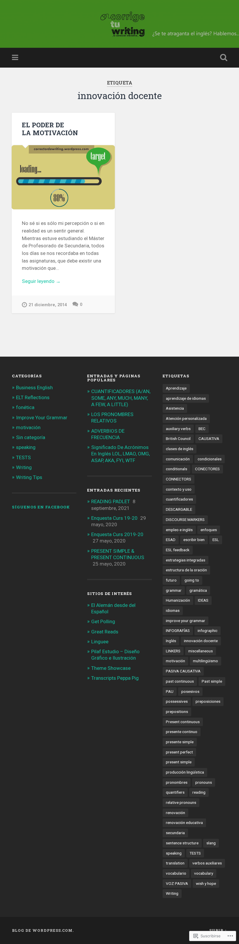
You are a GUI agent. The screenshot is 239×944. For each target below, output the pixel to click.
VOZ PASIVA (177, 883)
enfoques (209, 529)
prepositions (177, 711)
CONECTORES (207, 468)
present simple (178, 762)
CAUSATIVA (208, 438)
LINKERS (173, 651)
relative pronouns (181, 802)
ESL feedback (177, 549)
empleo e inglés (179, 529)
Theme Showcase (111, 668)
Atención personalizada (186, 418)
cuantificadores (179, 499)
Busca (222, 58)
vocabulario (176, 873)
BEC (201, 428)
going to (191, 580)
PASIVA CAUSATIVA (183, 671)
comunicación (178, 459)
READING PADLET (110, 501)
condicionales (210, 459)
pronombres (176, 782)
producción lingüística (185, 772)
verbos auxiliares (207, 863)
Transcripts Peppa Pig (115, 678)
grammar (174, 590)
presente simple (180, 741)
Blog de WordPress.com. (43, 930)
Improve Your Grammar (41, 417)
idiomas (173, 610)
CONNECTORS (178, 479)
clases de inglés (179, 448)
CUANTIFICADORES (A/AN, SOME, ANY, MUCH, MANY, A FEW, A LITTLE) (120, 397)
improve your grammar (185, 620)
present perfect (179, 752)
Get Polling (103, 621)
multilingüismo (205, 660)
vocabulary (203, 873)
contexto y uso (178, 489)
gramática (198, 590)
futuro (171, 580)
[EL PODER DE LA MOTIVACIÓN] (63, 177)
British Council (178, 438)
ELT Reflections (33, 397)
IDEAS (203, 600)
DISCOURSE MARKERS (185, 519)
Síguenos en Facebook (41, 507)
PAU (169, 691)
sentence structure (182, 843)
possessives (177, 701)
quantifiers (175, 792)
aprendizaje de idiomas (186, 398)
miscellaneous (200, 651)
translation (175, 863)
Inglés (171, 640)
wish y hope (206, 883)
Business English (34, 387)
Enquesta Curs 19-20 (114, 518)
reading (198, 792)
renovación (175, 812)
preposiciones (208, 701)
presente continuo (181, 731)
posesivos (190, 691)
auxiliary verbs (178, 428)
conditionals (176, 468)
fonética (25, 407)
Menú (16, 58)
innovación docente (201, 640)
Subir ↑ (218, 930)
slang (211, 843)
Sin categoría (30, 437)
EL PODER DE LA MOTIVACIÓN (50, 128)
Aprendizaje (176, 388)
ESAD (170, 539)
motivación (28, 427)
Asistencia (175, 408)
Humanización (178, 600)
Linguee (99, 641)
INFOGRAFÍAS (178, 630)
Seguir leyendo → (41, 281)
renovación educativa (184, 822)
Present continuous (183, 721)
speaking (26, 447)
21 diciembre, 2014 (48, 304)
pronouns (203, 782)
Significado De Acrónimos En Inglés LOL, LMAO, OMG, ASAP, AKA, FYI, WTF (120, 453)
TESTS (23, 457)
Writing (24, 467)
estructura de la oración (186, 570)
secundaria (175, 832)
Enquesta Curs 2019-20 (117, 534)
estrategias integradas (185, 560)
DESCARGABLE (179, 509)
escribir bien (194, 539)
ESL (215, 539)
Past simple (212, 681)
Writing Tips (29, 477)
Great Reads (104, 632)
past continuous (180, 681)
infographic (207, 630)
